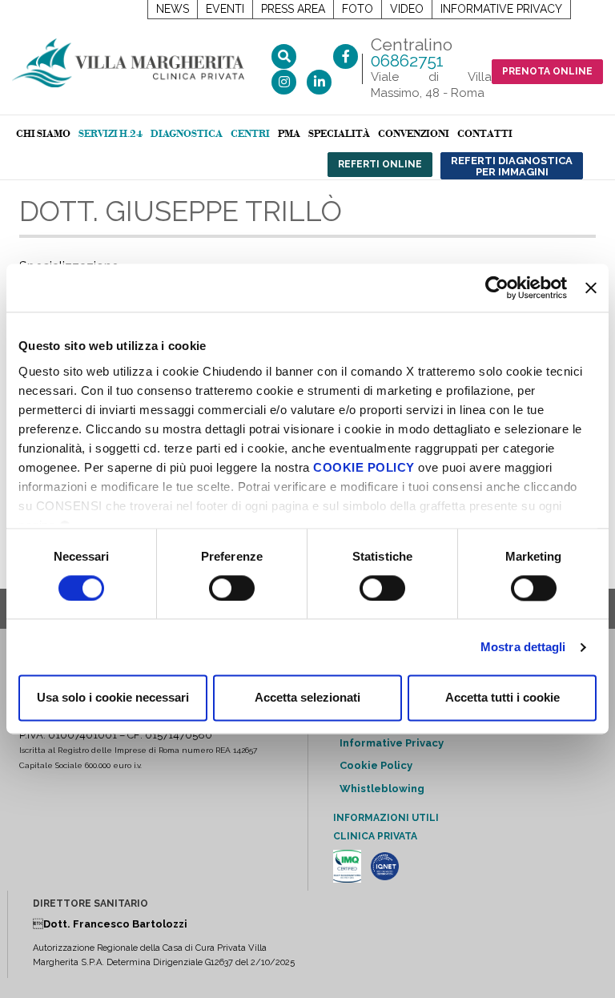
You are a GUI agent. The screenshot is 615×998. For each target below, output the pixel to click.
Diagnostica (187, 134)
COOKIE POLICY (364, 467)
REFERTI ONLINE (380, 164)
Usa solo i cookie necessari (113, 698)
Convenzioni (413, 134)
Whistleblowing (382, 789)
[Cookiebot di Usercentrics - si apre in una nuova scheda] (497, 288)
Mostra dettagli (523, 647)
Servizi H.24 (110, 134)
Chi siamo (43, 134)
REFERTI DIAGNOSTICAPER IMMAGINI (512, 166)
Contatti (484, 134)
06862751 (407, 60)
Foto (357, 8)
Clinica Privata (375, 836)
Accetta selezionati (307, 698)
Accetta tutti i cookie (502, 698)
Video (407, 8)
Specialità (339, 134)
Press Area (293, 8)
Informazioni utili (386, 817)
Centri (250, 134)
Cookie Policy (376, 765)
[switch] (232, 588)
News (172, 8)
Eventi (225, 8)
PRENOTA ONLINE (547, 71)
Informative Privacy (501, 8)
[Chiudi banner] (591, 287)
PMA (289, 134)
